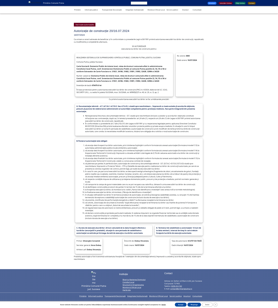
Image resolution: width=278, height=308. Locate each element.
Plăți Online (240, 3)
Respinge (194, 305)
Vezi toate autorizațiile (84, 24)
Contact (252, 3)
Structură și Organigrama (133, 285)
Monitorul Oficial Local (156, 10)
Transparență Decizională (112, 10)
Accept (180, 305)
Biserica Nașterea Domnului (134, 279)
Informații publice (91, 10)
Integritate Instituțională (135, 10)
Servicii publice (172, 10)
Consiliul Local (128, 282)
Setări (163, 305)
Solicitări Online (226, 3)
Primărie (77, 10)
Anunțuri (212, 3)
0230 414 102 (176, 286)
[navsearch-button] (139, 3)
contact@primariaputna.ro (181, 289)
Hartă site (127, 290)
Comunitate (197, 10)
